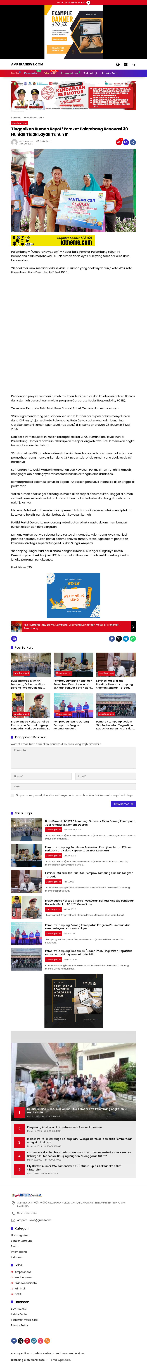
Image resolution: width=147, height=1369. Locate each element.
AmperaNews (23, 1272)
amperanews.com (27, 64)
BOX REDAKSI (19, 1309)
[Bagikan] (133, 142)
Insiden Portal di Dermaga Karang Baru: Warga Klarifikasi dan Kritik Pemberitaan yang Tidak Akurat (79, 1140)
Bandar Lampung (21, 1241)
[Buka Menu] (126, 64)
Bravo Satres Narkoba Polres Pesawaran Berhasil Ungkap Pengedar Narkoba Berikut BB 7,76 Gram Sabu (30, 725)
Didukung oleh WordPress (28, 1360)
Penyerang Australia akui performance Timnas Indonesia (64, 1127)
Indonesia (17, 1257)
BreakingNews (23, 1277)
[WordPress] (34, 1341)
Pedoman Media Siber (24, 1320)
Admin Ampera (26, 141)
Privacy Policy (19, 1325)
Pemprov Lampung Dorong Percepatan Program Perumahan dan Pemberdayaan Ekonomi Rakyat (71, 725)
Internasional (19, 1252)
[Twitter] (119, 639)
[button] (118, 64)
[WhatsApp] (133, 639)
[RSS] (47, 1341)
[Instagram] (40, 1341)
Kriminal (20, 1288)
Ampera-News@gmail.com (34, 1220)
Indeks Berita (19, 1314)
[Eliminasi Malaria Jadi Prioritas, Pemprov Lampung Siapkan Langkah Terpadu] (116, 665)
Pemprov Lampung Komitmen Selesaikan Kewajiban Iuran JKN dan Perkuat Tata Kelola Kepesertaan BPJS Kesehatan (73, 684)
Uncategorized (19, 123)
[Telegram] (126, 639)
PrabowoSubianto (26, 1283)
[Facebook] (112, 639)
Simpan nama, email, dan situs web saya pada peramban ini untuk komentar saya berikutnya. (75, 795)
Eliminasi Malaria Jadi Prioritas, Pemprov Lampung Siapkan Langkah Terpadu (114, 684)
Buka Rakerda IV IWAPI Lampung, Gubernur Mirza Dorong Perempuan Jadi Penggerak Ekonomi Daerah (29, 684)
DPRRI (18, 1294)
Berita (14, 1246)
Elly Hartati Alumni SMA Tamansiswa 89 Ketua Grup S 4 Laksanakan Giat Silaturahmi (74, 1167)
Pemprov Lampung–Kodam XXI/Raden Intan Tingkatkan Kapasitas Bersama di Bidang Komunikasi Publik (115, 725)
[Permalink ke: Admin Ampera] (15, 142)
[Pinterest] (27, 1341)
